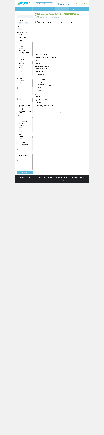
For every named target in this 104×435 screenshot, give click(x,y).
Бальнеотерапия (22, 44)
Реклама (50, 177)
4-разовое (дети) (22, 140)
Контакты (42, 177)
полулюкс (20, 161)
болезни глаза (21, 100)
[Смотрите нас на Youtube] (78, 3)
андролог (20, 119)
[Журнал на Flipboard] (81, 3)
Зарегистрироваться (64, 4)
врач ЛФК (20, 131)
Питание (28, 177)
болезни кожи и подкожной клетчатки (24, 106)
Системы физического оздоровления (23, 55)
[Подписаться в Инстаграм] (86, 3)
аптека (20, 82)
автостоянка (21, 80)
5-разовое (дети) (22, 148)
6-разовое (21, 150)
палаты (20, 164)
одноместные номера (23, 155)
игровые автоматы (22, 89)
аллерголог (21, 117)
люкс (20, 162)
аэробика (20, 67)
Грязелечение (21, 46)
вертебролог (21, 127)
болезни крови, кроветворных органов (25, 112)
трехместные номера (23, 159)
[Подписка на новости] (84, 3)
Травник (49, 9)
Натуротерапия (22, 50)
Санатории (62, 9)
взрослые (21, 34)
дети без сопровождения (24, 36)
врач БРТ (20, 129)
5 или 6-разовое (22, 142)
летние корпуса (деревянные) (25, 166)
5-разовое (21, 146)
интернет (20, 91)
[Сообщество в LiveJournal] (79, 3)
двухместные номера (23, 157)
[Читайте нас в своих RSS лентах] (83, 3)
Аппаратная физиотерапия (24, 42)
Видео (74, 9)
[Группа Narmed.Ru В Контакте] (73, 3)
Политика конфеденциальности (74, 177)
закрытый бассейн (22, 75)
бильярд (20, 71)
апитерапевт (21, 123)
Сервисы (83, 9)
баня (20, 69)
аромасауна (21, 65)
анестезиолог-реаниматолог (24, 121)
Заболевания (23, 9)
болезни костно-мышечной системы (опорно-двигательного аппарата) (25, 108)
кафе (20, 93)
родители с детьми (22, 37)
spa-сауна (21, 61)
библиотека (21, 86)
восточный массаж (22, 73)
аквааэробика (21, 63)
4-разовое (21, 138)
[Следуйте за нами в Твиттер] (76, 3)
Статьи (38, 9)
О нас (35, 177)
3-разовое (21, 136)
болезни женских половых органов (24, 103)
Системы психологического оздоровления (24, 53)
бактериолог (21, 125)
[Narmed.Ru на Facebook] (74, 3)
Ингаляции (21, 48)
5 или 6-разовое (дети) (23, 144)
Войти (61, 3)
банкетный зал (22, 84)
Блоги (22, 177)
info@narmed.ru (76, 113)
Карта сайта (58, 177)
